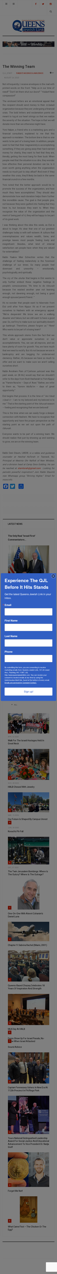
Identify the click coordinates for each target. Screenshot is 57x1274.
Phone (9, 651)
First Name (11, 620)
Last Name (11, 636)
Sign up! (28, 691)
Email (8, 605)
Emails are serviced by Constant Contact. (21, 682)
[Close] (53, 576)
